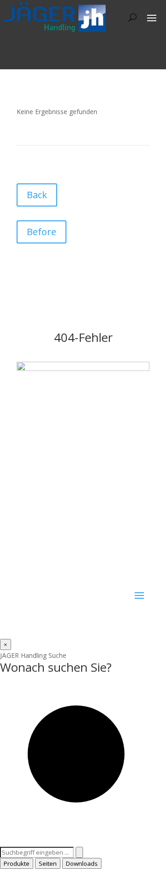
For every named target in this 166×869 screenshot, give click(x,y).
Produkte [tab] (17, 863)
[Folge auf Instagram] (42, 576)
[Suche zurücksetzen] (79, 852)
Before (41, 231)
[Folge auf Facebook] (24, 576)
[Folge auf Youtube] (79, 576)
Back (37, 194)
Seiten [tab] (48, 863)
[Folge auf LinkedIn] (60, 576)
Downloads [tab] (82, 863)
